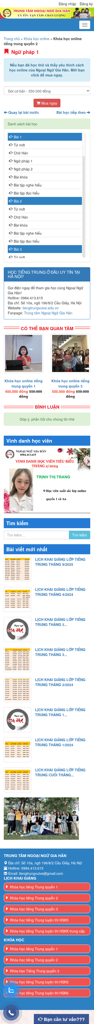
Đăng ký (86, 3)
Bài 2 (18, 201)
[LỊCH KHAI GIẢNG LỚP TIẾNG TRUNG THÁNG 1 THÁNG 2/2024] (17, 719)
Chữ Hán (21, 152)
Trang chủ (12, 38)
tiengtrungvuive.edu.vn (41, 307)
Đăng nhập (67, 3)
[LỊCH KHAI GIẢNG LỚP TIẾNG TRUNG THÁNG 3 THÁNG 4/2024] (17, 629)
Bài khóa (21, 176)
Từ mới (19, 144)
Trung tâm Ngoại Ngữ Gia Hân (48, 312)
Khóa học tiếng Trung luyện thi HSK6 (39, 992)
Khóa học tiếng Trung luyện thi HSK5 (39, 919)
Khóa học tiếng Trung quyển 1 (34, 886)
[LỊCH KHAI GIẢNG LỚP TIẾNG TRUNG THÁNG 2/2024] (17, 689)
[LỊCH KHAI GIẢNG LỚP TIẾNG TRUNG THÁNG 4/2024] (17, 599)
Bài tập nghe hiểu (28, 185)
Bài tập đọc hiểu (26, 193)
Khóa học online (36, 38)
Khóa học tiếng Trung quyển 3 (34, 908)
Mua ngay (48, 103)
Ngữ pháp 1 (23, 160)
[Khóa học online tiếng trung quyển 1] (23, 353)
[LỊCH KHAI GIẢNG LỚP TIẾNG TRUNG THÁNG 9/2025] (17, 569)
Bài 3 (18, 249)
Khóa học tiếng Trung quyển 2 (34, 897)
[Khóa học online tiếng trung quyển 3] (70, 353)
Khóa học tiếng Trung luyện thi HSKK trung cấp (47, 931)
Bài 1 (18, 136)
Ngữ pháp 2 (23, 168)
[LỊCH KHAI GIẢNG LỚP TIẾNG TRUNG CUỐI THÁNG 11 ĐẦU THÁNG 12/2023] (17, 779)
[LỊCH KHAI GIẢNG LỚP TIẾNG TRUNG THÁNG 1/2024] (17, 749)
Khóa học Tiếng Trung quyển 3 (34, 970)
